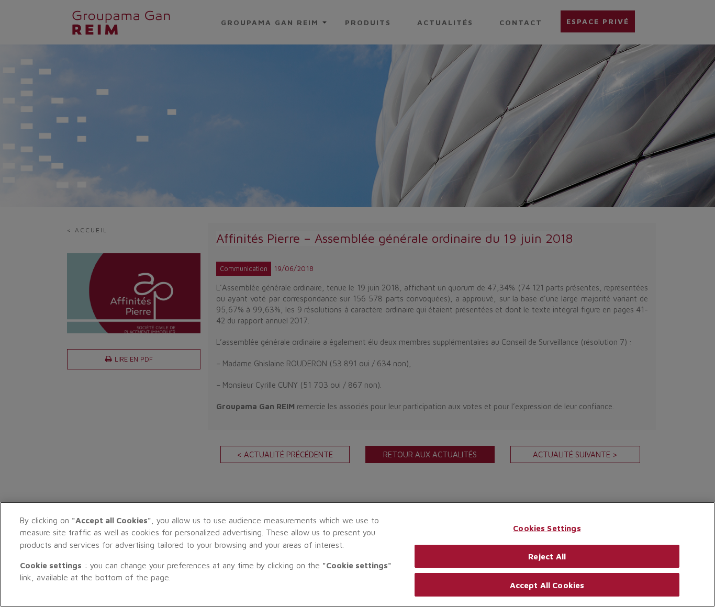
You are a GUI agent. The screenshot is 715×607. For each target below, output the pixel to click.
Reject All (547, 556)
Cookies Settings (547, 528)
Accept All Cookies (547, 584)
